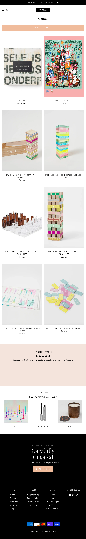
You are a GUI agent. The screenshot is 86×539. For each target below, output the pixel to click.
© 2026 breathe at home (36, 531)
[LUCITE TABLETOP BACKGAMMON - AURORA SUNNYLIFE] (22, 294)
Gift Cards (13, 505)
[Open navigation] (3, 10)
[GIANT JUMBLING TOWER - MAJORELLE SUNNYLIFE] (64, 217)
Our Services (13, 502)
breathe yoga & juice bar (53, 503)
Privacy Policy (33, 502)
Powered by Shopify (51, 531)
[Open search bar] (8, 10)
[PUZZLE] (22, 66)
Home (12, 494)
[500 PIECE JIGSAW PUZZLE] (64, 66)
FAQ (13, 509)
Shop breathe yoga (53, 508)
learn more (43, 469)
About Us (53, 498)
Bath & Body (43, 427)
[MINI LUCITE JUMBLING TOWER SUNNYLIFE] (64, 140)
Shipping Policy (33, 494)
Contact (53, 494)
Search (13, 498)
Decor (16, 427)
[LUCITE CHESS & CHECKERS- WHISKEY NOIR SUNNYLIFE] (22, 217)
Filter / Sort (43, 28)
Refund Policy (33, 498)
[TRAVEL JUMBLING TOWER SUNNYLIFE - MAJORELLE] (22, 140)
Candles (70, 427)
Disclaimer (33, 505)
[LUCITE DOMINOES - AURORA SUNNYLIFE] (64, 294)
